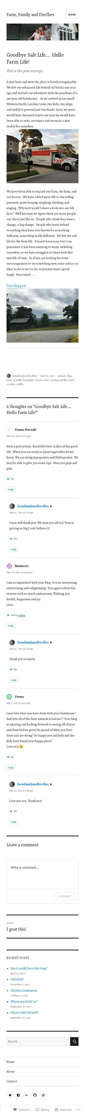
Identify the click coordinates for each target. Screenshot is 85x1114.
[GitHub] (34, 1095)
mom (46, 380)
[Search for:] (38, 1041)
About (11, 1071)
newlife (63, 380)
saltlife (19, 384)
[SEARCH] (74, 1041)
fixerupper (28, 380)
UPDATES (17, 979)
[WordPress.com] (43, 1095)
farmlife (17, 380)
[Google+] (26, 1095)
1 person (21, 615)
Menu (72, 14)
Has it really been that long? (28, 968)
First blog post (16, 286)
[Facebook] (18, 1095)
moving (54, 380)
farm (9, 380)
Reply (11, 489)
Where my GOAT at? (23, 1002)
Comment (65, 896)
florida (38, 380)
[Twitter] (10, 1095)
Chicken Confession (23, 990)
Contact (12, 1081)
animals (62, 375)
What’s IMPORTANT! (24, 1013)
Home (11, 1062)
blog (69, 375)
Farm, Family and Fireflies (30, 14)
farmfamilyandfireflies (25, 375)
